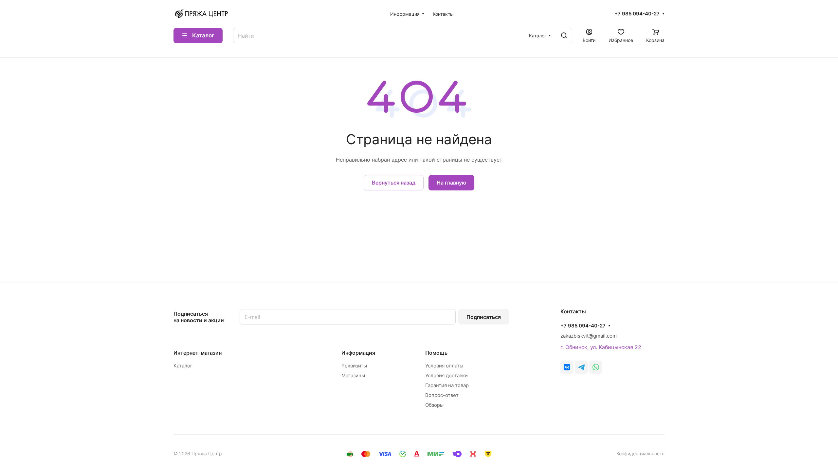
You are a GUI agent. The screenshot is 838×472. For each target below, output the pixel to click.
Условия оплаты (444, 366)
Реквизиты (354, 366)
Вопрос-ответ (442, 395)
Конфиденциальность (640, 453)
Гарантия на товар (447, 385)
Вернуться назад (393, 182)
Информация (358, 352)
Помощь (436, 352)
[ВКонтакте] (567, 367)
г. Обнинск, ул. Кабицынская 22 (600, 347)
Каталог (182, 366)
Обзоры (434, 405)
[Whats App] (595, 367)
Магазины (353, 375)
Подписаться (483, 317)
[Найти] (564, 35)
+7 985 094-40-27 (637, 14)
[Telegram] (581, 367)
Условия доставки (446, 375)
